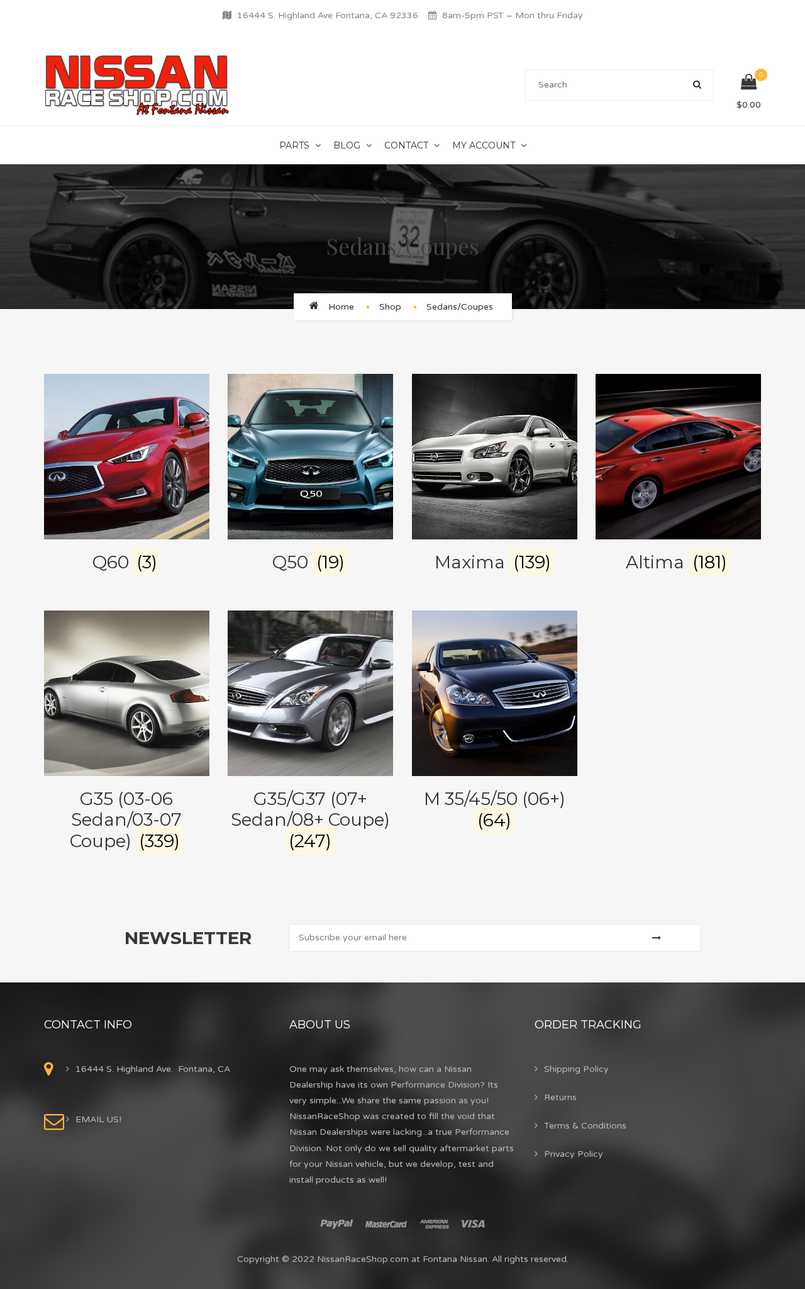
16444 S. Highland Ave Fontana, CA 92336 (327, 15)
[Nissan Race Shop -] (137, 84)
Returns (560, 1097)
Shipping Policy (576, 1069)
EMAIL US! (98, 1119)
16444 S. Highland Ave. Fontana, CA (152, 1069)
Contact (406, 145)
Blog (346, 145)
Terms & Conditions (585, 1125)
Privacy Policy (573, 1154)
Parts (294, 145)
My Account (483, 145)
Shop (390, 306)
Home (341, 306)
